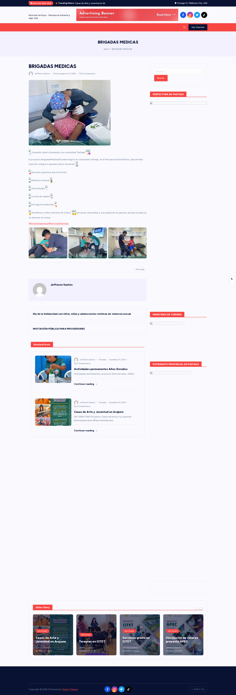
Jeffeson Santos (42, 73)
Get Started (197, 27)
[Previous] (196, 607)
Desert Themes (70, 689)
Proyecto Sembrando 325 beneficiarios (181, 639)
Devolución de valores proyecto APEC (138, 639)
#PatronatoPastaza (58, 223)
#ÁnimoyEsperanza (38, 223)
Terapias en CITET (49, 641)
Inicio (106, 49)
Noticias (57, 73)
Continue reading (84, 384)
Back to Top (199, 689)
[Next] (201, 607)
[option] (53, 634)
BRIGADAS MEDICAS (122, 49)
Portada (140, 269)
